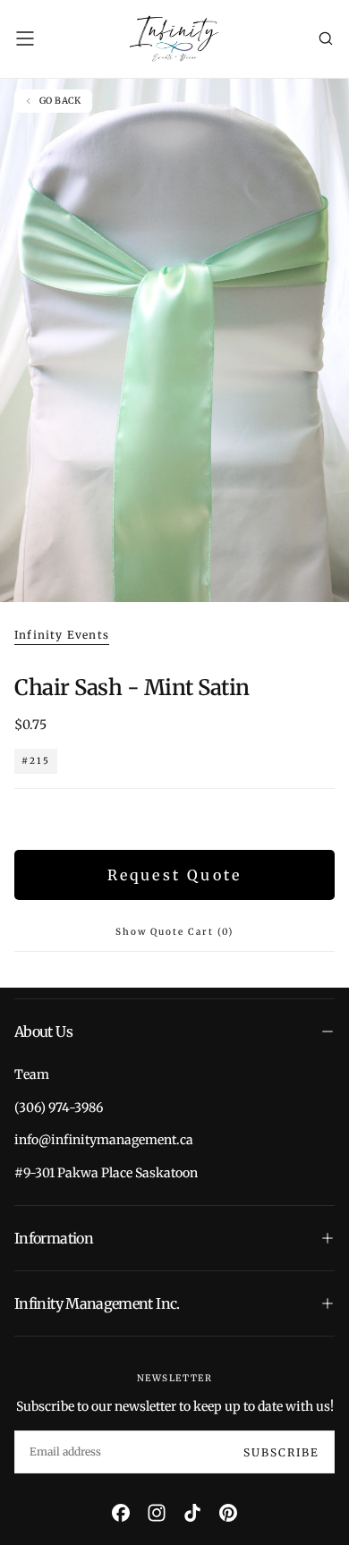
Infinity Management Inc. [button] (97, 1303)
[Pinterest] (228, 1513)
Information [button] (53, 1238)
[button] (25, 38)
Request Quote (175, 875)
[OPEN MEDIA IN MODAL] (326, 579)
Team (31, 1074)
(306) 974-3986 (58, 1107)
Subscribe (281, 1452)
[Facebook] (121, 1513)
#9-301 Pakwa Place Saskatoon (106, 1173)
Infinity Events (61, 634)
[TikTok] (192, 1513)
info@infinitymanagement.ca (103, 1140)
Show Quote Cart (174, 932)
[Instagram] (156, 1513)
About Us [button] (43, 1031)
